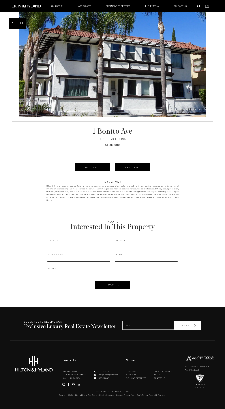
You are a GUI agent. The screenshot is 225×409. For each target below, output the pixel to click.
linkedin (79, 384)
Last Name (120, 241)
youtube (73, 384)
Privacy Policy (129, 395)
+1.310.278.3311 (103, 371)
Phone (118, 254)
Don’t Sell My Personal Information (151, 395)
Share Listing (131, 167)
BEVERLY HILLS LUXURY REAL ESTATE (112, 392)
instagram (63, 384)
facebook (68, 384)
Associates (84, 6)
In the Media (152, 6)
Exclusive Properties (118, 6)
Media (157, 375)
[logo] (34, 364)
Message (52, 268)
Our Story (57, 6)
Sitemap (119, 395)
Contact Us (180, 6)
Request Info (92, 167)
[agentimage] (200, 359)
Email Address (55, 254)
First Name (53, 241)
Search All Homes (162, 371)
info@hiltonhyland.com (108, 375)
